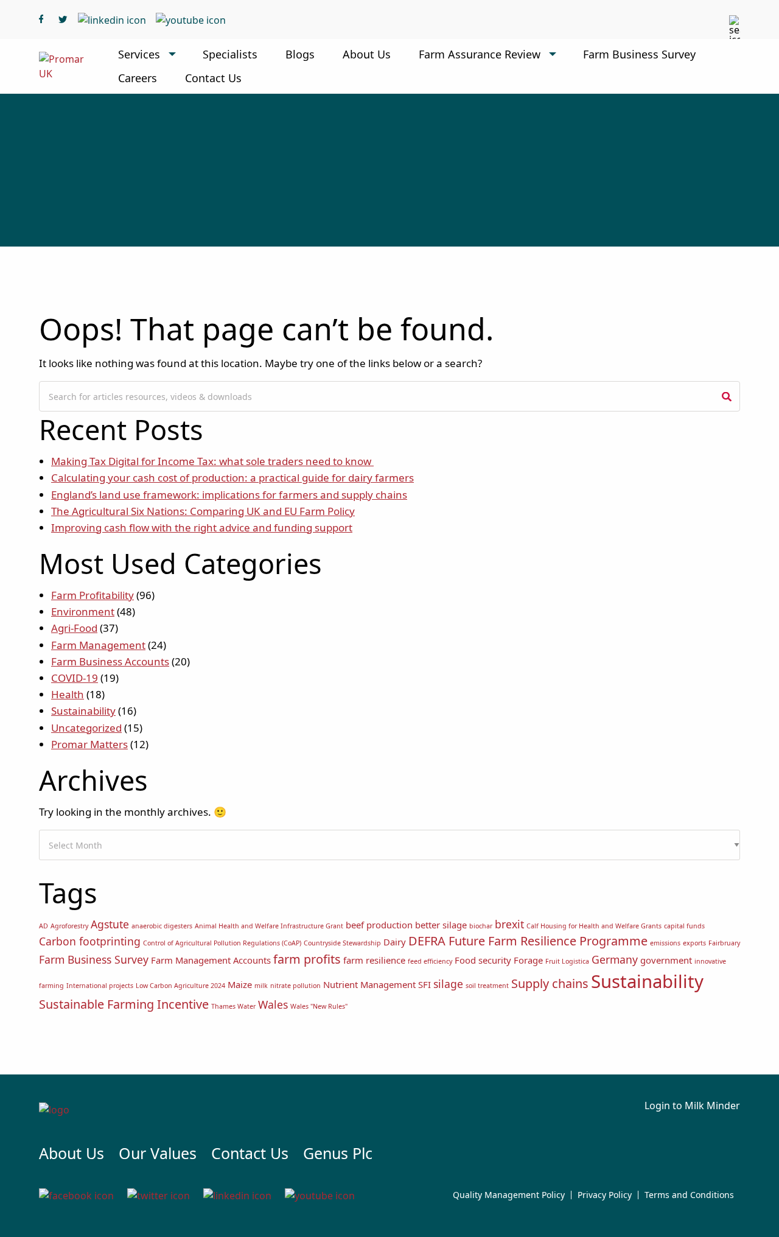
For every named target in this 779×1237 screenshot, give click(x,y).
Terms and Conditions (689, 1195)
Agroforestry (69, 926)
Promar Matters (89, 744)
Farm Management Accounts (211, 960)
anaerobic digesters (161, 926)
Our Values (158, 1153)
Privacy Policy (605, 1195)
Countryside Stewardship (342, 943)
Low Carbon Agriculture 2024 (180, 985)
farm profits (307, 959)
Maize (240, 984)
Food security (483, 960)
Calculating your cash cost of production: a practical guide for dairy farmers (232, 478)
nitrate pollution (295, 985)
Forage (528, 960)
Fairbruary (724, 943)
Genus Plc (337, 1153)
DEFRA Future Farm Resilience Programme (528, 941)
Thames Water (233, 1006)
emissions (665, 943)
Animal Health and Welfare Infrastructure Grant (269, 926)
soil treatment (487, 985)
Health (67, 694)
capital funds (684, 926)
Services (139, 54)
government (666, 960)
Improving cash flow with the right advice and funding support (201, 527)
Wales (273, 1004)
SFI (424, 984)
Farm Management (98, 645)
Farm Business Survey (639, 54)
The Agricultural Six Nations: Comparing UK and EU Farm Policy (203, 511)
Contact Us (213, 78)
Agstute (110, 924)
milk (261, 985)
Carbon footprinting (90, 941)
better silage (441, 925)
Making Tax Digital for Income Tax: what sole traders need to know (212, 461)
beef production (379, 925)
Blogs (300, 54)
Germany (615, 959)
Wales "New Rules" (319, 1006)
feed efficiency (430, 961)
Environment (82, 611)
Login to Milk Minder (692, 1105)
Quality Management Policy (509, 1195)
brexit (509, 924)
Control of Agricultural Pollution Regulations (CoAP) (222, 943)
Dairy (394, 942)
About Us (367, 54)
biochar (480, 926)
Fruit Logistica (567, 961)
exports (694, 943)
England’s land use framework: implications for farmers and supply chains (229, 495)
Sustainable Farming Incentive (124, 1004)
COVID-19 (74, 678)
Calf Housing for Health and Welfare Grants (594, 926)
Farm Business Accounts (110, 661)
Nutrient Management (369, 984)
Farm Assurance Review (479, 54)
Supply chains (550, 983)
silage (448, 983)
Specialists (230, 54)
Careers (137, 78)
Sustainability (83, 711)
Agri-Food (74, 628)
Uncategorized (86, 728)
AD (43, 926)
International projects (99, 985)
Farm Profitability (92, 595)
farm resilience (374, 960)
